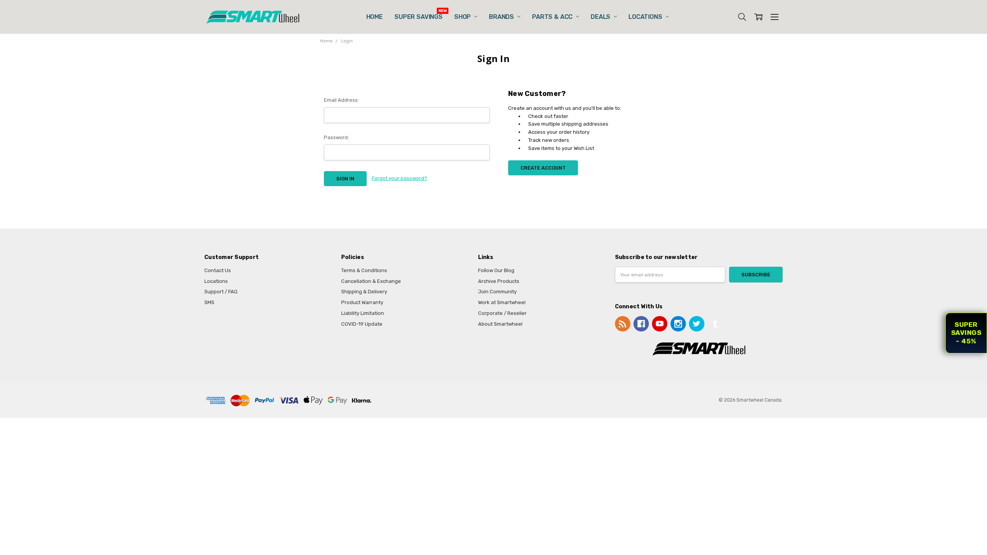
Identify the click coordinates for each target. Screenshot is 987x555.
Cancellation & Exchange (371, 281)
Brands (502, 16)
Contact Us (217, 270)
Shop (463, 16)
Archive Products (498, 281)
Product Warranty (362, 302)
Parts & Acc (553, 16)
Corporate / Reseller (502, 313)
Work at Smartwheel (502, 302)
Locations (646, 16)
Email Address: (341, 100)
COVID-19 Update (361, 324)
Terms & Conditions (364, 270)
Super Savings (418, 16)
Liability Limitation (362, 313)
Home (374, 16)
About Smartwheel (500, 324)
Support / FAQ (220, 291)
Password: (336, 137)
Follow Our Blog (496, 270)
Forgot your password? (399, 178)
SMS (209, 302)
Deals (601, 16)
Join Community (497, 291)
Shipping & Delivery (364, 291)
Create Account (543, 168)
